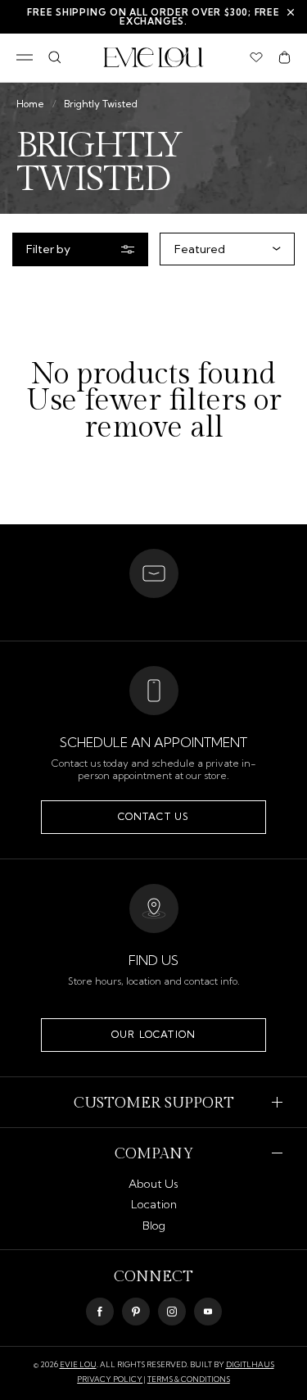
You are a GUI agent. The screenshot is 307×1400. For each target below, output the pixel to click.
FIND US (153, 960)
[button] (284, 57)
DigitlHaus (250, 1364)
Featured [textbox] (199, 249)
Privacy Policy (109, 1379)
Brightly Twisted (101, 103)
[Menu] (24, 57)
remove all (153, 428)
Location (154, 1204)
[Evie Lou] (153, 57)
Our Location (153, 1034)
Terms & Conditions (188, 1379)
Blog (153, 1225)
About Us (153, 1183)
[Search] (54, 57)
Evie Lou (78, 1364)
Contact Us (154, 816)
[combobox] (223, 249)
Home (30, 103)
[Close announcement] (291, 12)
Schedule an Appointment (153, 742)
